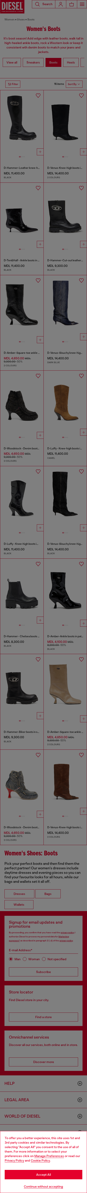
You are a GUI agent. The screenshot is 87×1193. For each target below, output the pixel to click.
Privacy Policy (14, 1160)
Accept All (43, 1174)
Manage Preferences (49, 1156)
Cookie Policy (40, 1160)
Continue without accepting (43, 1186)
